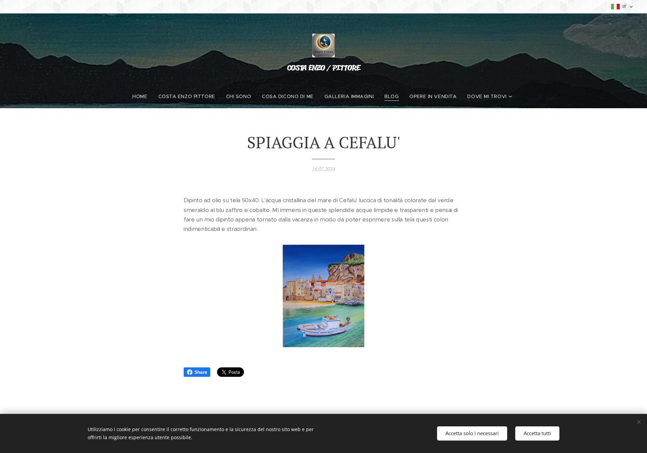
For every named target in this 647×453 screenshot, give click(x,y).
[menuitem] (142, 96)
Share (200, 372)
